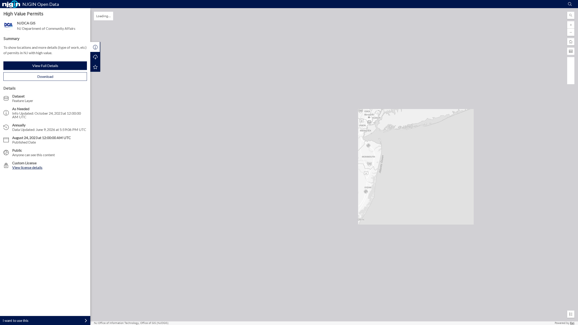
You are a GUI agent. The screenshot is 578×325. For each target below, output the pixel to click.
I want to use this (15, 320)
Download (45, 76)
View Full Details (45, 65)
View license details (27, 167)
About (95, 47)
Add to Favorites (95, 67)
